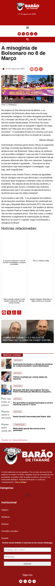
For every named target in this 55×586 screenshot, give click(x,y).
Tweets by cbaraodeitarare (14, 440)
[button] (27, 27)
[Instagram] (31, 34)
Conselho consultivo (9, 531)
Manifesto (5, 517)
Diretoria (4, 524)
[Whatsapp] (35, 34)
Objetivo (4, 510)
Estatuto (4, 538)
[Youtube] (27, 34)
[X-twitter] (23, 34)
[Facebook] (19, 34)
